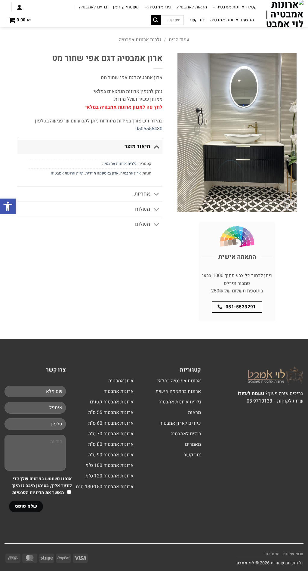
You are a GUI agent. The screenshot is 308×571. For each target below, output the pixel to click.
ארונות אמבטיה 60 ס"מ (111, 423)
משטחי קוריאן (126, 7)
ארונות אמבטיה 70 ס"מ (111, 433)
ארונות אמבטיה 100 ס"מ (109, 465)
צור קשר (197, 20)
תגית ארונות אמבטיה (67, 173)
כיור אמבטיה (159, 7)
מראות (194, 412)
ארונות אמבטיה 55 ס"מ (111, 412)
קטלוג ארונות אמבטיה (237, 7)
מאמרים (193, 444)
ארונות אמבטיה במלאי (179, 380)
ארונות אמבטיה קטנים (112, 402)
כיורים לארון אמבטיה (180, 423)
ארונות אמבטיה (118, 391)
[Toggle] (156, 146)
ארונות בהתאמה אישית (178, 391)
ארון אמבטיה (130, 173)
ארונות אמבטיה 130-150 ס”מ (105, 486)
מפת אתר (272, 554)
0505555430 (148, 128)
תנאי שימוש (293, 554)
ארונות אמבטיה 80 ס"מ (111, 444)
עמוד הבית (179, 39)
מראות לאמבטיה (192, 7)
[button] (20, 7)
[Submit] (156, 20)
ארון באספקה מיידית (102, 173)
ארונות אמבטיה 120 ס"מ (109, 476)
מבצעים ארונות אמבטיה (232, 20)
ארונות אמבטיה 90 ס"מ (111, 454)
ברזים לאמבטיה (93, 7)
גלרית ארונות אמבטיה (140, 39)
